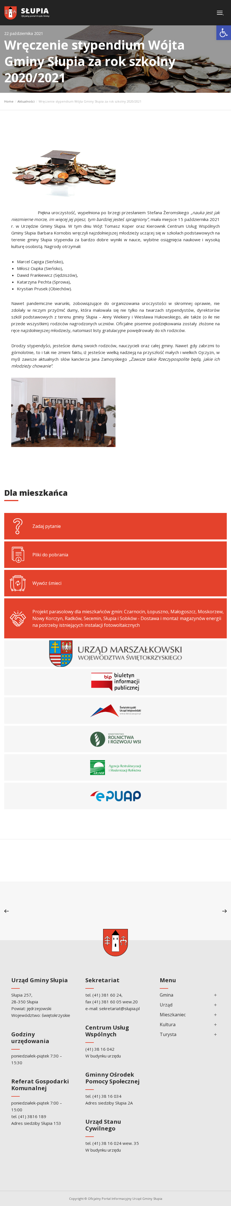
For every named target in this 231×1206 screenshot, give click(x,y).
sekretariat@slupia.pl (119, 1008)
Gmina (166, 995)
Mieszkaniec (173, 1015)
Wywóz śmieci (46, 583)
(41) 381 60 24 (106, 995)
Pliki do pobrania (50, 555)
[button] (223, 32)
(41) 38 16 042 (99, 1049)
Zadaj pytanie (46, 526)
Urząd (166, 1005)
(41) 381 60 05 (106, 1001)
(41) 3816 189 (32, 1116)
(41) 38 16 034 (106, 1096)
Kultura (168, 1024)
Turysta (168, 1034)
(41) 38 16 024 (106, 1143)
